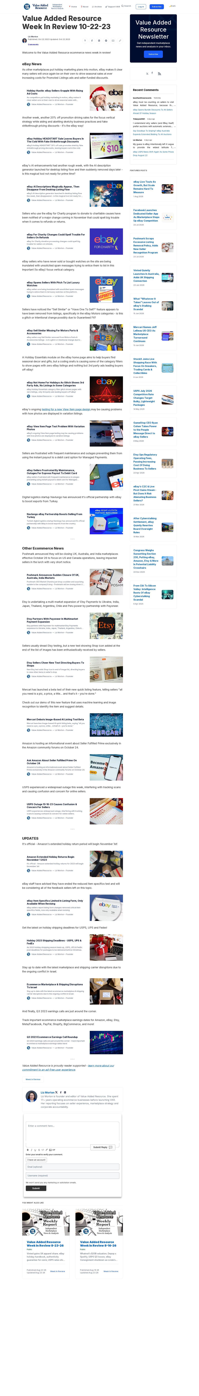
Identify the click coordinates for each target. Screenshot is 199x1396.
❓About (84, 7)
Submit (36, 1188)
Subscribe (157, 7)
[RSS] (159, 74)
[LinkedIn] (65, 1092)
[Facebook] (61, 1092)
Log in (141, 7)
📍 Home (73, 7)
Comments (33, 44)
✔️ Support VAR (112, 7)
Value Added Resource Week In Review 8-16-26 (98, 1243)
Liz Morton (33, 37)
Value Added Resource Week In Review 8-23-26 (45, 1243)
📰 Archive (97, 7)
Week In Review (33, 1079)
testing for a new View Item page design (66, 409)
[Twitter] (57, 1092)
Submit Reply (100, 1147)
